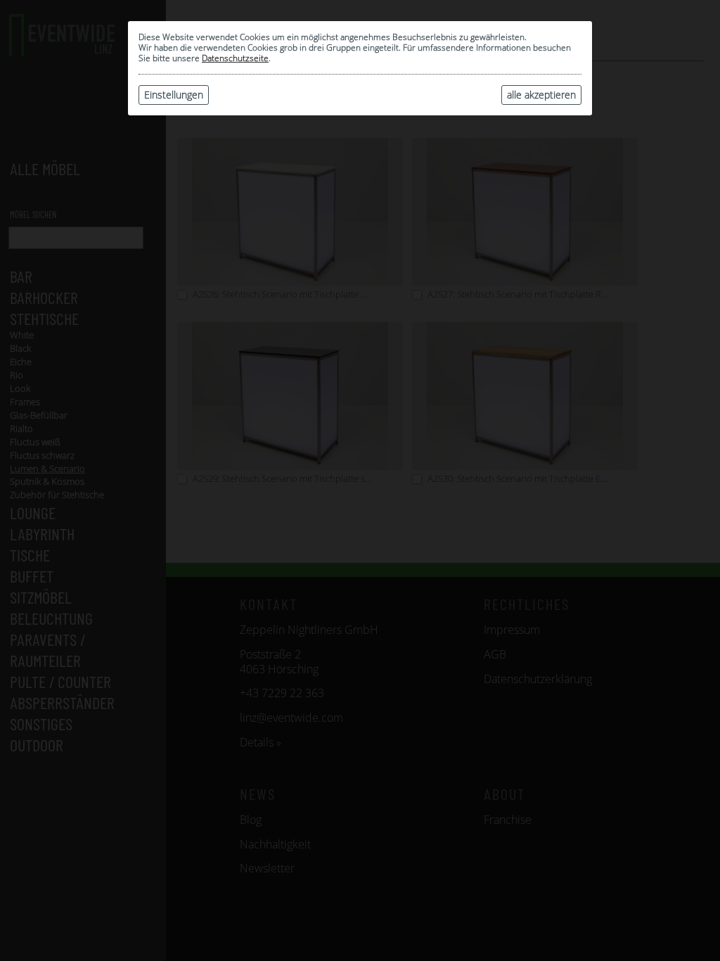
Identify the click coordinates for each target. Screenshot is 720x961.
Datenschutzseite (235, 58)
